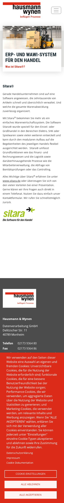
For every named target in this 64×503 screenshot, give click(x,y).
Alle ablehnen (30, 484)
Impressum (13, 458)
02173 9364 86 (27, 348)
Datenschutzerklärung (19, 453)
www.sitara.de (11, 181)
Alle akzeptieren (30, 494)
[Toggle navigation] (56, 10)
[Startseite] (22, 10)
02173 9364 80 (27, 343)
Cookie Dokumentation (19, 462)
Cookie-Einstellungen (31, 473)
